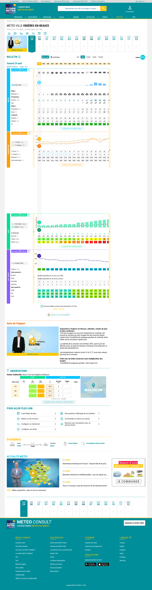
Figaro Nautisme (46, 1)
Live (78, 57)
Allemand (123, 560)
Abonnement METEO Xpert (58, 543)
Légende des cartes (91, 543)
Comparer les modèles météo (72, 128)
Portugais (123, 557)
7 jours (94, 57)
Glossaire (61, 309)
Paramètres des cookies (22, 571)
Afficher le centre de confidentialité (26, 578)
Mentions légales (20, 564)
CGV (16, 557)
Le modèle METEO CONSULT (24, 553)
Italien (122, 553)
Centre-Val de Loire (24, 21)
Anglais (122, 546)
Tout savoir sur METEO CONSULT (25, 550)
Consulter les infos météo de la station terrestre (59, 402)
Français (122, 543)
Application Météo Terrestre (93, 560)
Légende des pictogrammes (93, 546)
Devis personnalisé (56, 568)
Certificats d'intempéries (57, 560)
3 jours (88, 57)
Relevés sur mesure (56, 564)
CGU (16, 560)
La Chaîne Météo (14, 1)
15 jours (100, 57)
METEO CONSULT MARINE (30, 1)
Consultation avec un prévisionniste (61, 550)
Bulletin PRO (54, 553)
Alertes (52, 557)
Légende (55, 309)
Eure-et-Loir (34, 21)
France (15, 21)
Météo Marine (54, 571)
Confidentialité (19, 575)
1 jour (83, 57)
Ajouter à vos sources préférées (60, 315)
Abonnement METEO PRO (58, 546)
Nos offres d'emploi (21, 546)
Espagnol (122, 550)
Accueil (9, 21)
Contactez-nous (20, 543)
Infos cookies (19, 568)
